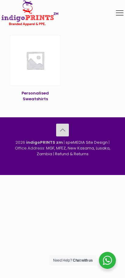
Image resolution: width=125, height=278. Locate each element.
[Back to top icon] (62, 130)
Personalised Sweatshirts (35, 96)
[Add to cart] (53, 42)
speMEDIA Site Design (87, 142)
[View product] (53, 51)
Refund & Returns (72, 154)
